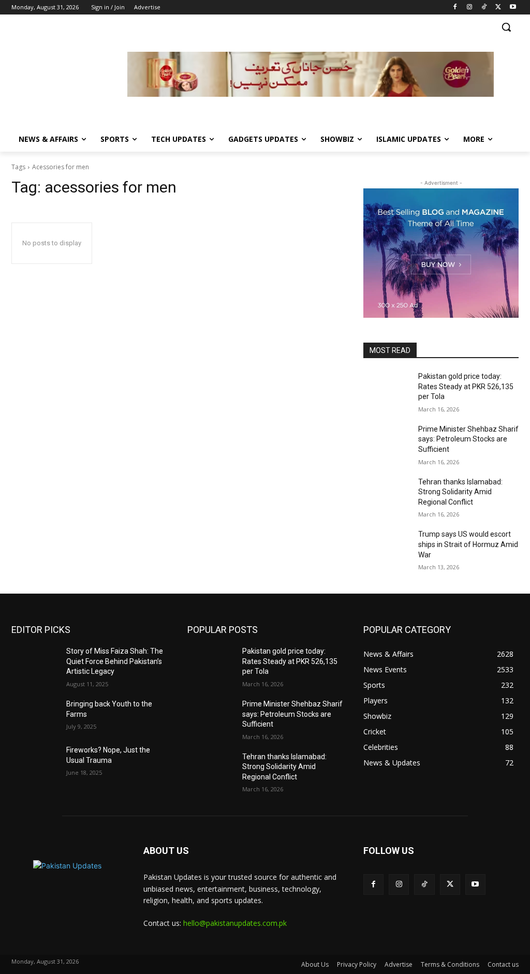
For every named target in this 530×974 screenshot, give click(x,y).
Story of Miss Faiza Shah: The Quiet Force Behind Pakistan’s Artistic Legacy (114, 661)
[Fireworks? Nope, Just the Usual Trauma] (34, 761)
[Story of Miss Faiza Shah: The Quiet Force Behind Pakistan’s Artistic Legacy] (34, 662)
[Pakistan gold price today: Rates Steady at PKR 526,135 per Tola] (386, 388)
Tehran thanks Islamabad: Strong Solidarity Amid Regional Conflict (460, 492)
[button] (506, 26)
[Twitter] (498, 7)
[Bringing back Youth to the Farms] (34, 715)
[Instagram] (470, 7)
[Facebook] (455, 7)
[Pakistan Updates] (69, 75)
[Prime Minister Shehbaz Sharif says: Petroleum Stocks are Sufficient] (386, 440)
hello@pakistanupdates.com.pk (235, 923)
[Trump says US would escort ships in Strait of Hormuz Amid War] (386, 545)
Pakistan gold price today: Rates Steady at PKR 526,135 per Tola (465, 386)
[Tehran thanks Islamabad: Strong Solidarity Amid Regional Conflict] (386, 493)
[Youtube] (513, 7)
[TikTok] (484, 7)
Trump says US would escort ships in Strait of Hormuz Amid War (468, 544)
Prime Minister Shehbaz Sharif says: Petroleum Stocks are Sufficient (468, 439)
